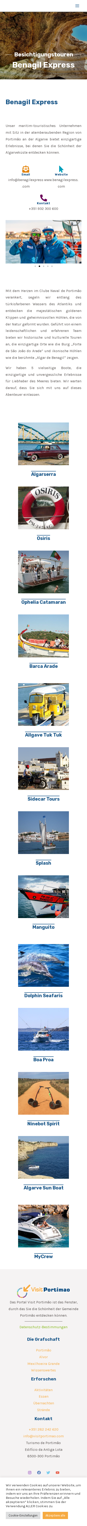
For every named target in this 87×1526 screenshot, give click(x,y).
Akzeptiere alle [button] (55, 1515)
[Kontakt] (43, 198)
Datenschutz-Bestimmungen (43, 1327)
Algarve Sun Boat (44, 1188)
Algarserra (43, 474)
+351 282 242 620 (43, 1429)
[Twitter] (48, 1472)
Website (61, 174)
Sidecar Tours (44, 799)
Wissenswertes (43, 1370)
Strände (43, 1410)
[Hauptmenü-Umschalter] (77, 6)
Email (26, 174)
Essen (43, 1396)
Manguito (43, 927)
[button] (11, 242)
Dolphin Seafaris (43, 995)
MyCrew (43, 1256)
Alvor (43, 1357)
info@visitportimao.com (43, 1436)
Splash (43, 863)
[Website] (61, 169)
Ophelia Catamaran (43, 602)
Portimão (43, 1350)
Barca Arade (43, 666)
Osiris (43, 538)
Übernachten (43, 1403)
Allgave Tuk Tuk (43, 735)
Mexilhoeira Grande (43, 1364)
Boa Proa (43, 1059)
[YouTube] (57, 1472)
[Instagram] (30, 1472)
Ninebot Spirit (43, 1124)
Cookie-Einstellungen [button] (23, 1515)
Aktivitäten (43, 1390)
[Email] (25, 169)
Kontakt (43, 203)
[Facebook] (39, 1472)
